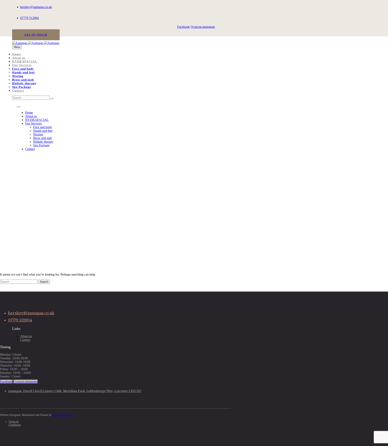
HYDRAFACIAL (24, 61)
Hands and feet (23, 72)
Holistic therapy (24, 83)
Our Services (22, 65)
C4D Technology (62, 414)
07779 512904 (29, 18)
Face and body (23, 68)
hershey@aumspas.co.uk (36, 7)
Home (16, 54)
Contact (18, 90)
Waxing (17, 76)
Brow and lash (23, 79)
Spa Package (21, 87)
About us (18, 57)
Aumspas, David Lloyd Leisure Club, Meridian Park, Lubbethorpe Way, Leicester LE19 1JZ (74, 391)
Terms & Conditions (14, 423)
